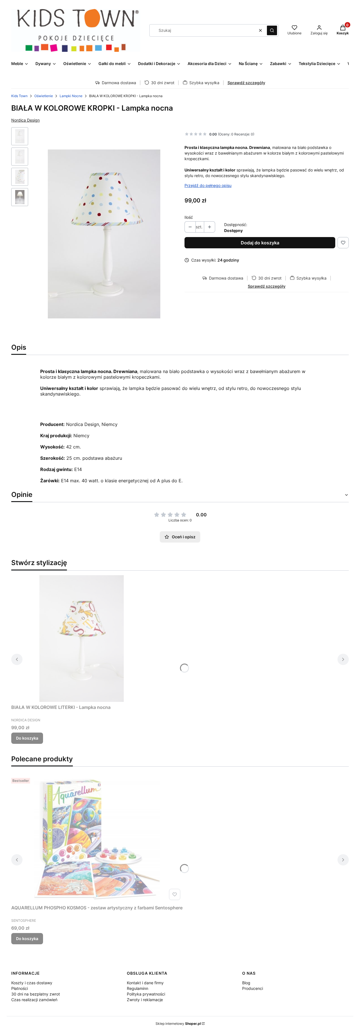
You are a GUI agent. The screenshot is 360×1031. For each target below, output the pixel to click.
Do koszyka (27, 738)
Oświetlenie (43, 96)
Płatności (19, 988)
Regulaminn (137, 988)
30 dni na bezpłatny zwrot (35, 994)
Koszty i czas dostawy (31, 982)
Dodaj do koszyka (260, 243)
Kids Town (19, 96)
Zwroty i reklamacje (145, 999)
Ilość (188, 217)
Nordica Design (25, 120)
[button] (272, 30)
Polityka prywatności (146, 994)
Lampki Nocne (71, 96)
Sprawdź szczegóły (246, 82)
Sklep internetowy (178, 1023)
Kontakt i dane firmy (145, 982)
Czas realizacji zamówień (34, 999)
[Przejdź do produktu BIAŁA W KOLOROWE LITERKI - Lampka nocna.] (81, 638)
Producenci (252, 988)
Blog (246, 982)
